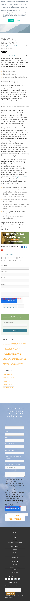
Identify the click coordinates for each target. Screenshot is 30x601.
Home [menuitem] (15, 532)
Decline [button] (18, 20)
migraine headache (9, 56)
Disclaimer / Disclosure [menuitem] (15, 542)
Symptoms (7, 384)
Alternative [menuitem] (15, 557)
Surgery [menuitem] (15, 549)
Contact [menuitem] (15, 540)
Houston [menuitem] (15, 564)
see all (16, 388)
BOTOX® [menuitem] (15, 552)
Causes (6, 381)
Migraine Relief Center (13, 46)
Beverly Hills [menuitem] (15, 572)
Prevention (8, 388)
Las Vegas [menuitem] (15, 569)
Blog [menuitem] (15, 537)
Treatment (8, 378)
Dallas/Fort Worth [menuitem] (15, 567)
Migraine (9, 254)
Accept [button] (11, 20)
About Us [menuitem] (15, 535)
